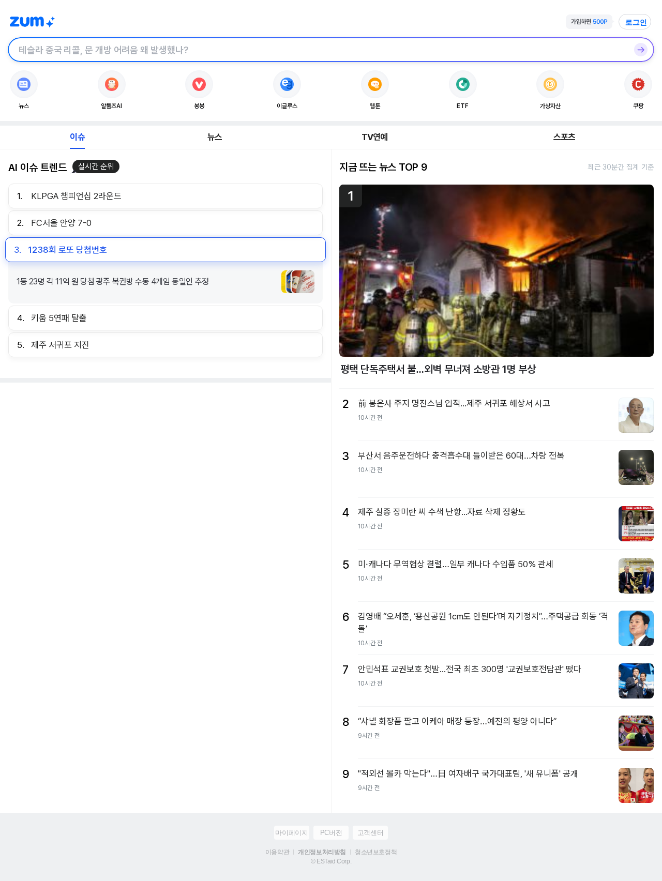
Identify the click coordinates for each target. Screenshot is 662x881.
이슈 (77, 137)
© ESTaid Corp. (331, 861)
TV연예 (375, 137)
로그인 (636, 22)
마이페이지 (291, 833)
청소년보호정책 (376, 852)
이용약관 (277, 852)
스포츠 (564, 137)
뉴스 (214, 137)
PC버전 (331, 833)
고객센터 (370, 833)
